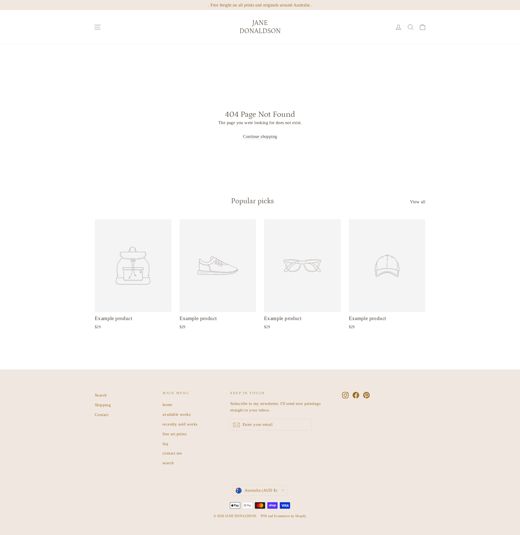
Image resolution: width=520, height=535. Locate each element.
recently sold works (180, 424)
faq (165, 443)
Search (101, 395)
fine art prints (174, 434)
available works (176, 414)
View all (417, 201)
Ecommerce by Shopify (290, 516)
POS (264, 516)
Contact (102, 414)
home (167, 404)
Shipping (103, 405)
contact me (172, 453)
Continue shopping (260, 136)
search (168, 463)
